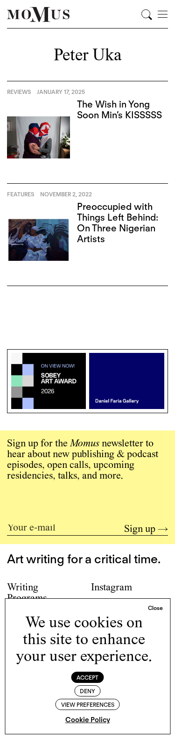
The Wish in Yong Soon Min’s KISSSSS (119, 110)
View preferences (87, 704)
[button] (155, 608)
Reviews (19, 91)
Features (21, 194)
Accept (87, 677)
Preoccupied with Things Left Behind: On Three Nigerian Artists (117, 222)
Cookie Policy (87, 720)
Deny (87, 691)
